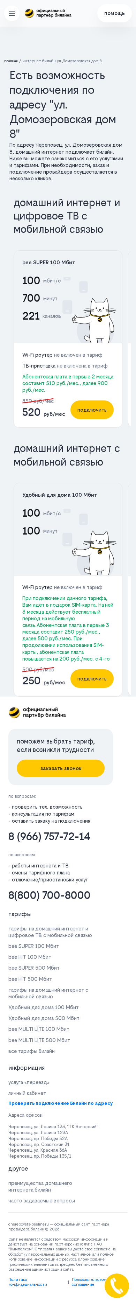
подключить (92, 410)
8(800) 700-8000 (49, 895)
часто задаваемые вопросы (41, 1200)
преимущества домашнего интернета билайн (40, 1186)
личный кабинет (27, 1093)
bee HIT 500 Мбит (30, 979)
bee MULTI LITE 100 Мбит (38, 1029)
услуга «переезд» (29, 1082)
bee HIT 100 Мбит (29, 957)
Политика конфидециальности (27, 1282)
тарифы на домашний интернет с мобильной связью (48, 993)
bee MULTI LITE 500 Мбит (39, 1040)
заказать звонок (60, 768)
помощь (114, 13)
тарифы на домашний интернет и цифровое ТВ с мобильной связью (50, 932)
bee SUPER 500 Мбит (34, 968)
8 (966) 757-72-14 (49, 836)
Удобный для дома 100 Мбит (59, 495)
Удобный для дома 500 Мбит (44, 1018)
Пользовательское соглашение (89, 1282)
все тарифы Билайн (31, 1051)
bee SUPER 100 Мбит (48, 262)
